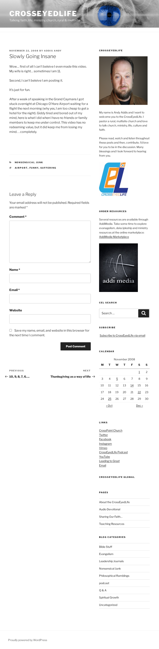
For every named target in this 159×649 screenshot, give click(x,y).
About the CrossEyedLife (114, 502)
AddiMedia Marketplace (114, 236)
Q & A (102, 590)
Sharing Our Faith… (110, 516)
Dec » (139, 405)
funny (34, 167)
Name (14, 270)
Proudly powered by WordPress (27, 640)
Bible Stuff (105, 546)
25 (109, 398)
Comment (18, 217)
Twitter (103, 434)
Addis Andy (53, 50)
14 (132, 385)
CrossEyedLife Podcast (113, 452)
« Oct (109, 405)
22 (139, 392)
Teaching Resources (111, 523)
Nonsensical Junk (29, 162)
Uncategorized (108, 604)
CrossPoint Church (110, 430)
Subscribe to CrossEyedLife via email (122, 335)
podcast (104, 583)
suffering (48, 167)
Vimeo (103, 448)
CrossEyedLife (43, 13)
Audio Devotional (109, 509)
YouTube (104, 456)
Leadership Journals (111, 561)
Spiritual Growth (109, 597)
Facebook (105, 439)
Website (15, 310)
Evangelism (106, 554)
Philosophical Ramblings (114, 575)
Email (14, 290)
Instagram (105, 443)
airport (21, 167)
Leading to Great (109, 461)
